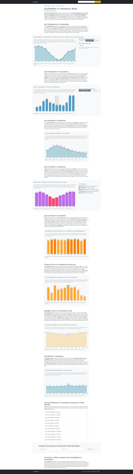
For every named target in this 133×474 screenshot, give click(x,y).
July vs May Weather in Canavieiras (52, 423)
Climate (45, 6)
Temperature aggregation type (85, 43)
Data (86, 471)
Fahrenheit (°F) (90, 40)
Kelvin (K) (97, 40)
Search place (97, 1)
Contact (98, 471)
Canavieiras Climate (62, 467)
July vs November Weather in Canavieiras (53, 437)
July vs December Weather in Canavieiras (53, 439)
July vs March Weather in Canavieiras (52, 417)
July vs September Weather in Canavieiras (53, 431)
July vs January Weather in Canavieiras (52, 412)
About (83, 471)
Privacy (89, 471)
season (36, 1)
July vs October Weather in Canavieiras (52, 434)
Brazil (49, 6)
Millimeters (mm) (84, 90)
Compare (90, 449)
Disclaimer (94, 471)
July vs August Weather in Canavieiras (52, 428)
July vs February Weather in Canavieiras (53, 414)
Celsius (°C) (82, 40)
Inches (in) (95, 90)
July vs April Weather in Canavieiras (52, 420)
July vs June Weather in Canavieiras (52, 425)
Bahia (53, 6)
